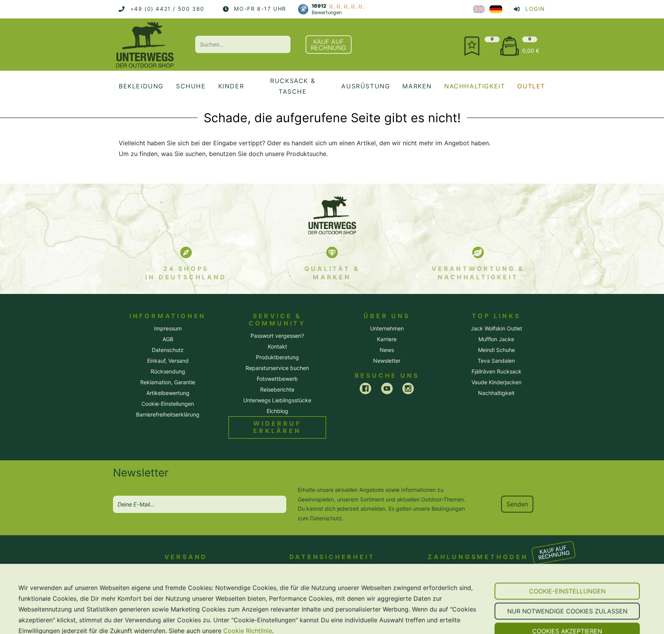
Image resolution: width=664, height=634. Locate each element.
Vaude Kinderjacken (496, 382)
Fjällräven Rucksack (496, 371)
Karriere (387, 339)
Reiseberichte (277, 389)
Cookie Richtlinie (247, 606)
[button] (567, 566)
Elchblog (277, 411)
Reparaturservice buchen (277, 368)
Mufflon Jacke (496, 339)
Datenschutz (326, 518)
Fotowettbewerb (277, 378)
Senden (517, 504)
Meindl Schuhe (496, 350)
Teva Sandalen (496, 360)
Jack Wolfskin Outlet (496, 328)
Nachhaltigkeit (496, 393)
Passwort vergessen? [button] (277, 335)
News (387, 350)
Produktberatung (277, 357)
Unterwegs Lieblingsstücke (277, 400)
